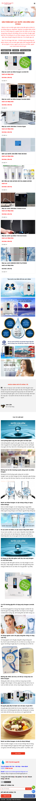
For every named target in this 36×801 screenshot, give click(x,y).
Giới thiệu (11, 777)
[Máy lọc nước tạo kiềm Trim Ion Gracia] (18, 227)
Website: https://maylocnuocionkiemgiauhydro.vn (14, 773)
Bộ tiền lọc (5, 53)
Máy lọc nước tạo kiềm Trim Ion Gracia (14, 236)
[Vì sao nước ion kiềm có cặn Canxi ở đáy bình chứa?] (18, 520)
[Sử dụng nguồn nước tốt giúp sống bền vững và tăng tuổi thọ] (18, 624)
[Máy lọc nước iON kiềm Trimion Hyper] (18, 117)
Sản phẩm (18, 777)
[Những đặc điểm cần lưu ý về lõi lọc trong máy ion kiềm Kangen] (18, 660)
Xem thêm (18, 753)
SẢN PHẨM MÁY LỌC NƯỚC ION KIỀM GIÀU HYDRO (18, 23)
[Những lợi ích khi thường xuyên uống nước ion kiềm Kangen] (18, 458)
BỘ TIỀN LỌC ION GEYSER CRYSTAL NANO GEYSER (17, 181)
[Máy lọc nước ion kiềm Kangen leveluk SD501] (18, 90)
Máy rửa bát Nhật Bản (17, 53)
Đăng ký (28, 789)
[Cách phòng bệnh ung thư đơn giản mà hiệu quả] (18, 429)
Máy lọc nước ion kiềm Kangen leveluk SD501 (16, 99)
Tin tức (24, 777)
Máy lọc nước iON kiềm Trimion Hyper (14, 126)
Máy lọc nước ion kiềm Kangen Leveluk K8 (15, 72)
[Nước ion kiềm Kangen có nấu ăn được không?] (18, 726)
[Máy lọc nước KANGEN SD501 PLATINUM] (18, 254)
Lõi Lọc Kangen (25, 50)
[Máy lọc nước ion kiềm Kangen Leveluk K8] (18, 63)
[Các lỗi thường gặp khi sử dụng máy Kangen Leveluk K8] (18, 586)
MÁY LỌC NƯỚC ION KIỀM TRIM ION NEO (14, 154)
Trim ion (15, 50)
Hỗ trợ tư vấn (29, 796)
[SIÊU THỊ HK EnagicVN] (7, 1)
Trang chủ (4, 777)
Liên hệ (7, 778)
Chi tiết (4, 80)
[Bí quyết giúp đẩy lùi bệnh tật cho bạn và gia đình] (18, 695)
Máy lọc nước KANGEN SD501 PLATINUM (14, 263)
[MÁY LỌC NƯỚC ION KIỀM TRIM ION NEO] (18, 145)
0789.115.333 (6, 796)
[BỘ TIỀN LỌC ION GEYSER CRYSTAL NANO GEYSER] (18, 172)
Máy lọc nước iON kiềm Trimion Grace (14, 208)
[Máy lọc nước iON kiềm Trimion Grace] (18, 199)
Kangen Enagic (6, 50)
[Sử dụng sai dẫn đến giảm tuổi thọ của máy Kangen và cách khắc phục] (18, 547)
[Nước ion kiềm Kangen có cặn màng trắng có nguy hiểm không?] (18, 490)
